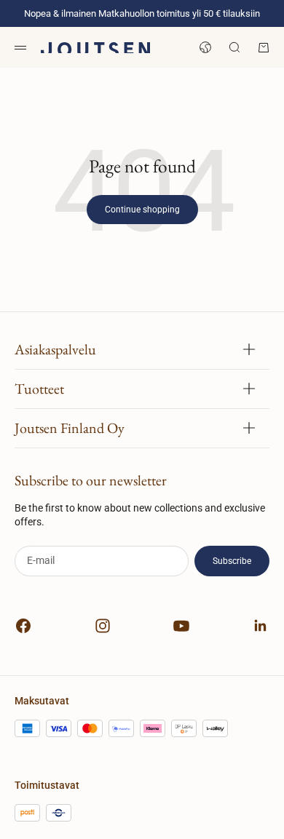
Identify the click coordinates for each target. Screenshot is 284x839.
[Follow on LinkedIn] (260, 626)
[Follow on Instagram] (102, 626)
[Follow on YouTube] (181, 626)
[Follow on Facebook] (23, 626)
